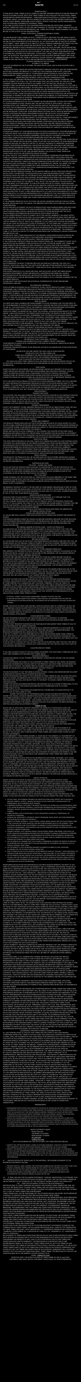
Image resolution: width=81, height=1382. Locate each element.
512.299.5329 (36, 1137)
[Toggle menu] (4, 5)
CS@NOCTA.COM (62, 57)
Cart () (75, 5)
